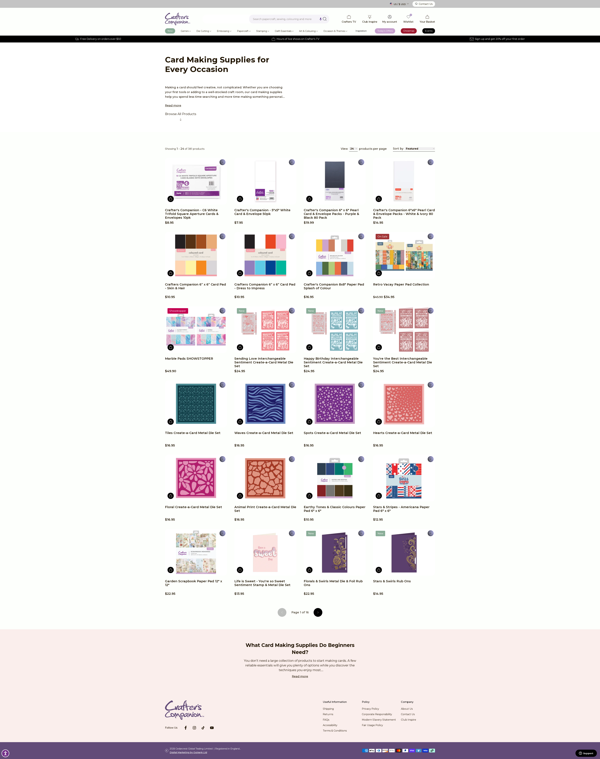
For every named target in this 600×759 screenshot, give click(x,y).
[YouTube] (212, 728)
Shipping (328, 708)
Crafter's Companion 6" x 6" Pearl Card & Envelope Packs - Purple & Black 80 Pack (331, 213)
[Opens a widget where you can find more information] (586, 753)
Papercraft (242, 31)
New (170, 31)
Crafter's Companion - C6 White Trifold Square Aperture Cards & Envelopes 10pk (191, 213)
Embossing (223, 31)
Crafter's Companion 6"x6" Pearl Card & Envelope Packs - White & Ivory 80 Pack (404, 213)
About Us (407, 708)
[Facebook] (186, 728)
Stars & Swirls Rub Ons (392, 581)
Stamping (261, 31)
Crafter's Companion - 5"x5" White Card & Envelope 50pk (262, 212)
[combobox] (289, 19)
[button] (321, 19)
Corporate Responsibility (377, 714)
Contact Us (425, 3)
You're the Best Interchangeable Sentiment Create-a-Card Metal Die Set (402, 362)
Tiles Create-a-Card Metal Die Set (192, 433)
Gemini (185, 31)
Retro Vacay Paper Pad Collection (401, 284)
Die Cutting (202, 31)
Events (428, 31)
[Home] (177, 19)
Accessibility (330, 725)
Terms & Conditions (335, 730)
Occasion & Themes (334, 31)
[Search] (325, 19)
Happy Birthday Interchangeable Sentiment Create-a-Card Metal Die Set (333, 362)
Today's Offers (385, 31)
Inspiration (361, 31)
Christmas (408, 31)
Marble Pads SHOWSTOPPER (189, 358)
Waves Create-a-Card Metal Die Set (263, 433)
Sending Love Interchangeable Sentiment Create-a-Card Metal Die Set (263, 362)
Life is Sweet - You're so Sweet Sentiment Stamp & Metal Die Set (262, 583)
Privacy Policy (370, 708)
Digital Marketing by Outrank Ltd (188, 752)
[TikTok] (203, 728)
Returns (328, 714)
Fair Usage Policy (372, 725)
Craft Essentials (283, 31)
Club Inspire (408, 719)
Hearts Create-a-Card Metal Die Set (402, 433)
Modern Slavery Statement (379, 719)
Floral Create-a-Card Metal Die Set (193, 507)
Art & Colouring (307, 31)
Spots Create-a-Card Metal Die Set (332, 433)
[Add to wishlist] (222, 162)
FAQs (326, 719)
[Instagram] (194, 728)
